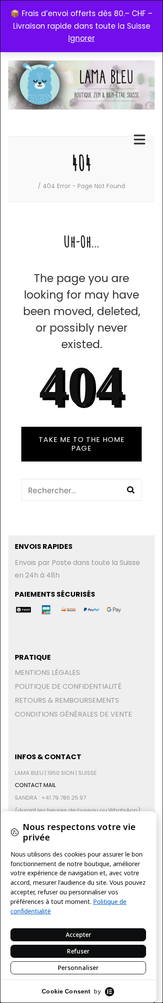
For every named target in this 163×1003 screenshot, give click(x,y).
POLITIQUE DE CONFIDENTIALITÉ (68, 686)
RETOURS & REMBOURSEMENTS (67, 700)
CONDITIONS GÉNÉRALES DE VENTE (73, 714)
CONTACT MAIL (35, 785)
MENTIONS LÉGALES (47, 673)
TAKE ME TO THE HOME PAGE (82, 444)
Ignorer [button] (81, 38)
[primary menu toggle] (140, 139)
